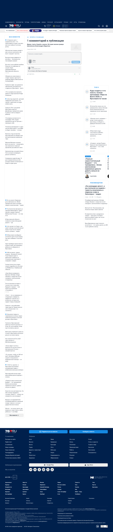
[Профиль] (107, 26)
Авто (30, 439)
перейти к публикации (37, 37)
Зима (52, 439)
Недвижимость (10, 22)
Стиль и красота (93, 442)
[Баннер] (35, 30)
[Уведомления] (103, 26)
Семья (71, 458)
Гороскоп (50, 22)
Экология (91, 447)
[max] (43, 469)
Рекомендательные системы (64, 518)
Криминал (54, 442)
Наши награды (9, 447)
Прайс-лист (8, 442)
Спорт (90, 439)
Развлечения (73, 452)
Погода (27, 22)
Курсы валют (58, 22)
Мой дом (53, 450)
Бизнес (31, 442)
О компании (8, 444)
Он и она (72, 439)
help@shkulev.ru (16, 522)
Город (30, 447)
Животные (32, 455)
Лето (52, 447)
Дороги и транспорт (35, 450)
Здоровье (32, 458)
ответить (31, 74)
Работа (72, 450)
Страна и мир (92, 444)
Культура (53, 444)
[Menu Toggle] (6, 26)
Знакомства (19, 22)
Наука (52, 452)
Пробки (66, 22)
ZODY (71, 22)
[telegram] (30, 469)
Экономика (91, 450)
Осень (71, 442)
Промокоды (81, 22)
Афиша (44, 22)
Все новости (14, 37)
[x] (48, 469)
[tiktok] (52, 469)
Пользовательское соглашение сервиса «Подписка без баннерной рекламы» (75, 520)
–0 (79, 74)
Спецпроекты (92, 452)
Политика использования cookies (65, 515)
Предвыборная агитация (12, 455)
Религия (72, 455)
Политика (72, 444)
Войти (34, 62)
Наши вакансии (9, 450)
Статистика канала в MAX (12, 458)
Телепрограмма (35, 22)
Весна (31, 444)
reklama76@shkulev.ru (90, 508)
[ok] (39, 469)
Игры (75, 22)
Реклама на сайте (10, 439)
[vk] (35, 469)
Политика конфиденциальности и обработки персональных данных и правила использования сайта (81, 522)
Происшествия (74, 447)
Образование (54, 458)
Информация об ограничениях (64, 513)
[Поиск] (99, 26)
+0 (74, 74)
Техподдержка (9, 452)
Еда (30, 452)
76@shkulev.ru (23, 520)
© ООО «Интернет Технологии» (31, 526)
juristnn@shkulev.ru (42, 521)
